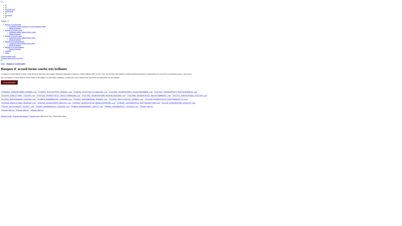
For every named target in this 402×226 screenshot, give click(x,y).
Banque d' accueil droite (13, 25)
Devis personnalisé (9, 82)
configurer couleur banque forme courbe (22, 32)
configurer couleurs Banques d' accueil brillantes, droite (27, 26)
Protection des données (20, 116)
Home (3, 64)
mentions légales (6, 116)
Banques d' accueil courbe (13, 30)
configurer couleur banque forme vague (22, 38)
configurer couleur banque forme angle (22, 43)
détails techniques (15, 28)
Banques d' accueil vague (13, 36)
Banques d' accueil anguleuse (14, 41)
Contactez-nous (34, 116)
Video (7, 53)
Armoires (8, 51)
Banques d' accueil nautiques (14, 47)
